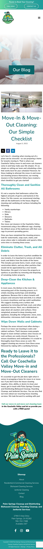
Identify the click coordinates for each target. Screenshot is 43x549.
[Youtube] (27, 531)
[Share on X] (3, 151)
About (21, 479)
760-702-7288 (21, 521)
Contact (21, 493)
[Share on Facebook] (8, 151)
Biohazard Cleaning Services (21, 486)
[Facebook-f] (15, 531)
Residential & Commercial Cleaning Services (21, 483)
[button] (39, 18)
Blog (21, 497)
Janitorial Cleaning (21, 490)
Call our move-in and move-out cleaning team (22, 404)
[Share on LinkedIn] (13, 151)
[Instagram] (21, 531)
